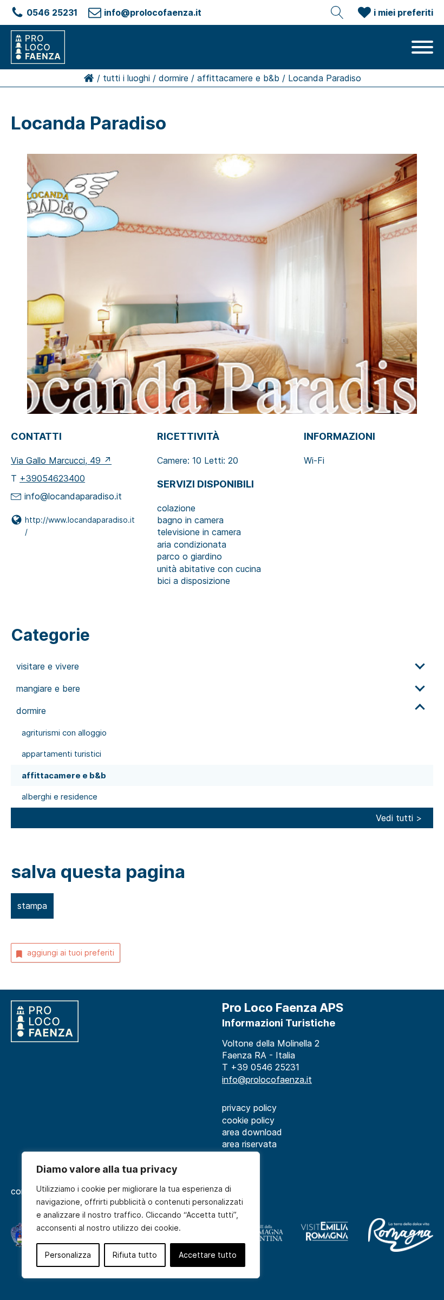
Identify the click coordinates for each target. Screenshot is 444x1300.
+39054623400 (52, 478)
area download (252, 1132)
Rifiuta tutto (135, 1254)
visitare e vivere (47, 666)
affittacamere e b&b (238, 78)
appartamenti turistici (61, 754)
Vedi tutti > (399, 817)
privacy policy (249, 1107)
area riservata (249, 1144)
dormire (173, 78)
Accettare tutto (208, 1254)
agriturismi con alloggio (64, 732)
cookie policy (248, 1120)
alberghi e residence (59, 796)
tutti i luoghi (126, 78)
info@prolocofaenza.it (267, 1079)
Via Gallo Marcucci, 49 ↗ (61, 460)
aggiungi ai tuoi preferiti (70, 952)
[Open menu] (422, 47)
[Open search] (337, 12)
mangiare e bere (48, 688)
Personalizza (68, 1254)
